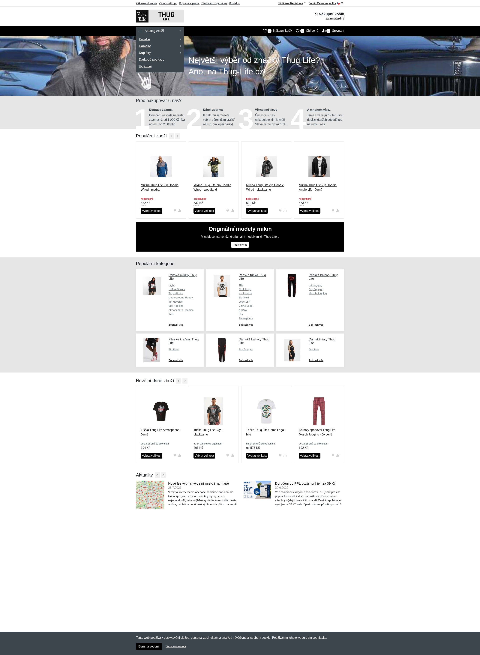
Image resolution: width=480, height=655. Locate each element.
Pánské (144, 39)
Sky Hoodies (176, 305)
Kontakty (234, 3)
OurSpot (314, 349)
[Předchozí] (171, 136)
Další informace (176, 646)
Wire (171, 314)
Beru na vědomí (148, 646)
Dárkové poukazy (151, 59)
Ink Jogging (315, 285)
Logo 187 (244, 301)
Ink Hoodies (176, 301)
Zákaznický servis (146, 3)
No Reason (245, 293)
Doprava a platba (189, 3)
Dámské (145, 46)
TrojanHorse (176, 293)
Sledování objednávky (214, 3)
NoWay (243, 309)
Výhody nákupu (168, 3)
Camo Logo (246, 305)
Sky (241, 314)
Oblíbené (310, 30)
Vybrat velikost (151, 210)
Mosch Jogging (318, 293)
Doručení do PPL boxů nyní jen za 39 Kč (305, 483)
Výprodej (145, 66)
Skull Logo (245, 289)
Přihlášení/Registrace (290, 3)
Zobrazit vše (176, 324)
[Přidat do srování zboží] (179, 210)
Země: (322, 3)
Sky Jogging (316, 289)
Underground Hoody (181, 297)
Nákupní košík (280, 30)
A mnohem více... (319, 109)
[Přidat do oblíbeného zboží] (174, 210)
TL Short (174, 349)
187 (241, 285)
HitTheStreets (177, 289)
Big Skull (244, 297)
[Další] (177, 136)
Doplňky (145, 53)
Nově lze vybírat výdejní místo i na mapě (198, 483)
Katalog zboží (154, 31)
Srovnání (336, 30)
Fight (172, 285)
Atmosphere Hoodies (181, 309)
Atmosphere (246, 318)
